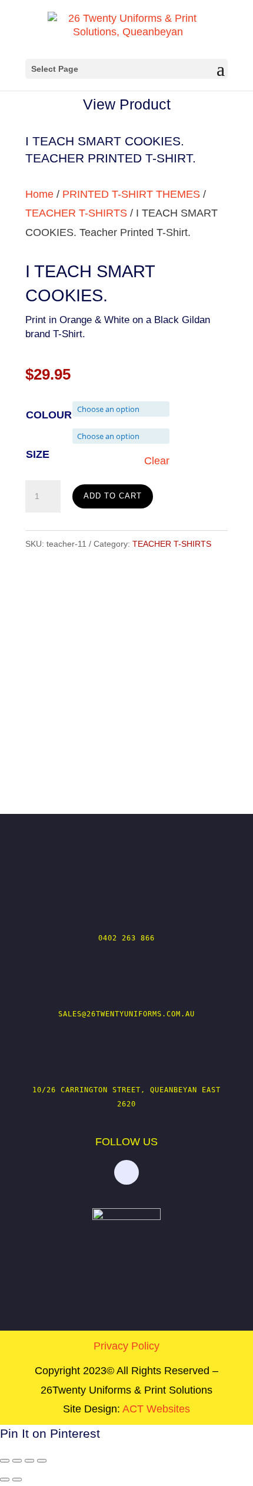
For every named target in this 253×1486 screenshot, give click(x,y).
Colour (49, 415)
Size (37, 454)
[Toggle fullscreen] (17, 1460)
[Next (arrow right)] (17, 1479)
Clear (156, 461)
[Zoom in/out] (4, 1460)
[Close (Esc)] (41, 1460)
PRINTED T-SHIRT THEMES (131, 194)
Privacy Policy (126, 1346)
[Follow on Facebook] (126, 1172)
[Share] (29, 1460)
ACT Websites (156, 1409)
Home (39, 194)
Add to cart (113, 495)
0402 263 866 (126, 938)
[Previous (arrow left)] (4, 1479)
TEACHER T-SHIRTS (76, 213)
